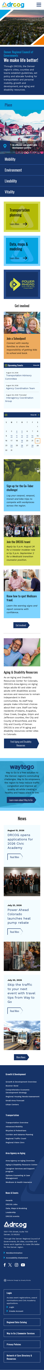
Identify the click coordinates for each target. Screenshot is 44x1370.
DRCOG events (12, 1216)
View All (36, 365)
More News (20, 1057)
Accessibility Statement (17, 1258)
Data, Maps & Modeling (16, 1208)
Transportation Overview (17, 1122)
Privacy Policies (14, 1344)
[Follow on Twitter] (10, 1265)
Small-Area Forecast (15, 1100)
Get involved (21, 625)
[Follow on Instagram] (16, 1265)
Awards (9, 1200)
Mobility (10, 159)
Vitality (9, 191)
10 (11, 436)
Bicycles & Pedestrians (16, 1130)
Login (11, 1307)
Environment (13, 170)
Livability (11, 181)
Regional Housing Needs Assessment (22, 1096)
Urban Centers (12, 1104)
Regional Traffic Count (16, 1138)
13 (27, 436)
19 (22, 441)
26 (22, 445)
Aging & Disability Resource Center (21, 1165)
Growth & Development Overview (21, 1082)
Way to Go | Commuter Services (21, 1333)
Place (8, 104)
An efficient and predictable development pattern (24, 146)
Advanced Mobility (14, 1126)
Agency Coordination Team (20, 388)
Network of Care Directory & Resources (19, 1357)
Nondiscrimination (14, 1253)
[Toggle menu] (38, 4)
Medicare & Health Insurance (19, 1182)
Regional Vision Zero (15, 1142)
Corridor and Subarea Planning (19, 1134)
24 (11, 445)
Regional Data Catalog (17, 1322)
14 (32, 436)
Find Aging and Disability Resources (20, 743)
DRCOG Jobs (11, 1204)
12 (22, 436)
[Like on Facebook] (5, 1265)
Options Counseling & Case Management (18, 1176)
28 (32, 445)
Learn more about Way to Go (21, 800)
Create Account (16, 1311)
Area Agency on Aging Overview (20, 1161)
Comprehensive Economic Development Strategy (17, 1091)
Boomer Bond (12, 1086)
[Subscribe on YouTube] (23, 1265)
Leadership (11, 1212)
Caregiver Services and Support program (20, 1170)
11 (16, 436)
